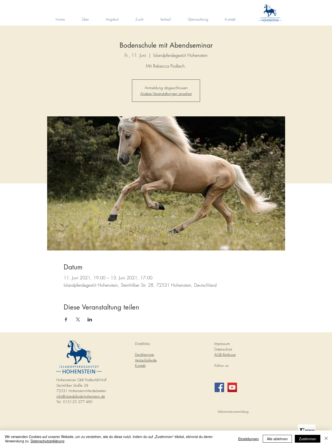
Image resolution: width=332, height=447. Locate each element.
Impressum (222, 343)
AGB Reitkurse (225, 354)
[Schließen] (326, 438)
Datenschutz (223, 349)
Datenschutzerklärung (47, 440)
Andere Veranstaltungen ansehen (166, 93)
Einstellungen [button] (248, 438)
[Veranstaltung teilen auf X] (78, 319)
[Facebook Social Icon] (219, 387)
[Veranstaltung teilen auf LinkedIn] (89, 319)
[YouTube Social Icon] (232, 387)
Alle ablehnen (277, 438)
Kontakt (140, 365)
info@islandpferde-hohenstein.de (80, 396)
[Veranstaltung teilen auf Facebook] (66, 319)
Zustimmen (307, 438)
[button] (85, 19)
